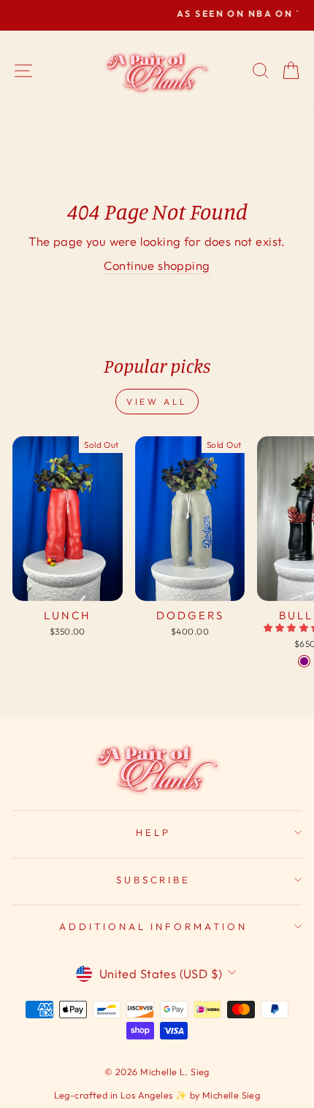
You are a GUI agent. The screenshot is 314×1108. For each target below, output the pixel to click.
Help (153, 832)
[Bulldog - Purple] (304, 661)
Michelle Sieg (231, 1095)
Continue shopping (157, 265)
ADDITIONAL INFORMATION (153, 926)
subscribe (153, 880)
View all (157, 401)
